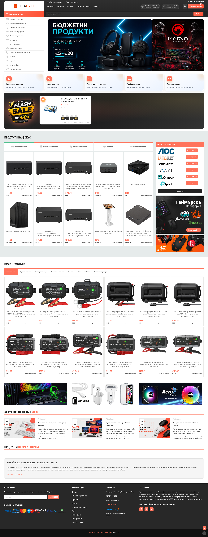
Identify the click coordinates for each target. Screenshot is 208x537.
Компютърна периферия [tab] (80, 146)
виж (192, 150)
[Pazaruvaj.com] (117, 510)
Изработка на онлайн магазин (100, 532)
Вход (191, 1)
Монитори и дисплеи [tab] (57, 272)
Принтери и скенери (15, 48)
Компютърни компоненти (17, 23)
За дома (12, 61)
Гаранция (60, 6)
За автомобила (14, 65)
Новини (74, 503)
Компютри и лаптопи (16, 19)
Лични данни (76, 515)
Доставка (70, 6)
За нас (74, 492)
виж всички (180, 191)
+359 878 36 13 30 (72, 2)
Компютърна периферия (17, 27)
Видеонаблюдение (15, 69)
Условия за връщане (83, 6)
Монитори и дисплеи (16, 36)
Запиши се (54, 497)
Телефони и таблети (15, 44)
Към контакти (111, 505)
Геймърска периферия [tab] (139, 146)
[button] (97, 69)
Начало (51, 6)
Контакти (96, 6)
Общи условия (77, 519)
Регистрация (200, 1)
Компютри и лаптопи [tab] (20, 146)
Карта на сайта (77, 522)
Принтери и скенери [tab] (41, 272)
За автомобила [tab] (10, 272)
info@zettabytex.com (55, 2)
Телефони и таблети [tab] (84, 272)
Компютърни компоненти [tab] (50, 146)
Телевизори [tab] (109, 146)
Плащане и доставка (79, 496)
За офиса (12, 57)
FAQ (73, 511)
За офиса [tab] (70, 272)
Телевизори (13, 40)
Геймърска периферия (16, 32)
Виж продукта (69, 112)
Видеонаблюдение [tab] (25, 272)
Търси (198, 14)
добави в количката (27, 195)
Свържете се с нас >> (15, 474)
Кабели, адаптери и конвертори (19, 52)
